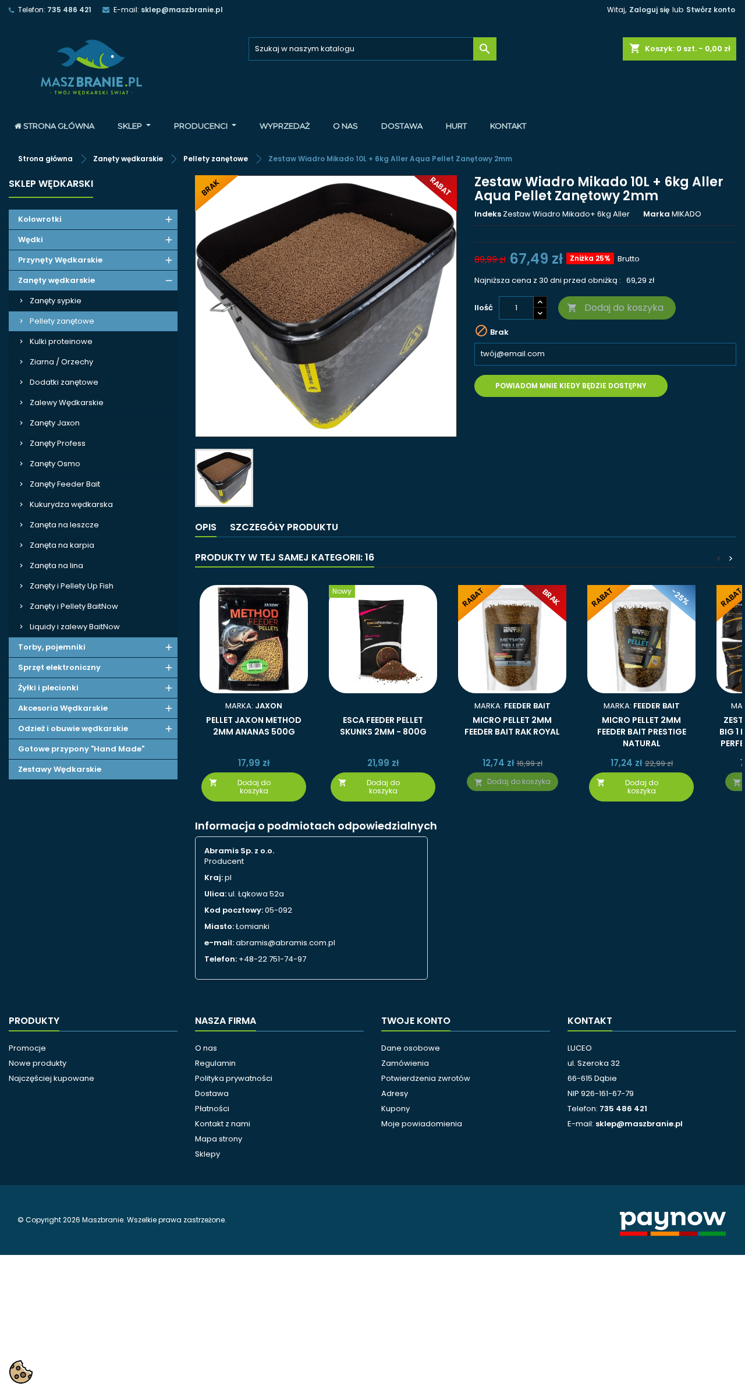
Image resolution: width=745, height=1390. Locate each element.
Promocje (27, 1048)
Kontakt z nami (222, 1123)
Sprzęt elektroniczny (59, 667)
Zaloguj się (649, 10)
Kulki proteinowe (61, 341)
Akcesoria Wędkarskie (63, 708)
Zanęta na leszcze (64, 524)
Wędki (30, 239)
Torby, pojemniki (52, 647)
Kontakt (589, 1020)
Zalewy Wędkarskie (67, 402)
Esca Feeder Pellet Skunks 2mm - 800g (383, 725)
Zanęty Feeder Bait (65, 484)
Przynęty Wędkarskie (60, 259)
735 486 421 (69, 10)
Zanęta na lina (56, 565)
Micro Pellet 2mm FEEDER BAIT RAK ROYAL (512, 725)
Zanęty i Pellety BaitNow (74, 606)
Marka (656, 214)
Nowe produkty (37, 1063)
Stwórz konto (710, 10)
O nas (206, 1048)
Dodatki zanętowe (64, 382)
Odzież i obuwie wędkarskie (73, 728)
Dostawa (212, 1093)
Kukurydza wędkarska (71, 504)
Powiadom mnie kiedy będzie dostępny (571, 386)
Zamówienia (405, 1063)
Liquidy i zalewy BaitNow (75, 626)
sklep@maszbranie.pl (182, 10)
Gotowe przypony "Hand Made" (81, 748)
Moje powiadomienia (421, 1123)
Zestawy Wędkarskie (59, 769)
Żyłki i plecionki (48, 687)
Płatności (212, 1108)
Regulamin (215, 1063)
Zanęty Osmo (55, 463)
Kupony (395, 1108)
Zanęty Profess (58, 443)
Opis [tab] (206, 527)
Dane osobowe (410, 1048)
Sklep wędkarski (51, 183)
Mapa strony (218, 1138)
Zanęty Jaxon (55, 422)
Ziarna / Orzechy (61, 361)
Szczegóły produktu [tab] (284, 527)
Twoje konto (415, 1020)
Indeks (487, 214)
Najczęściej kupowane (51, 1078)
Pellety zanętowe (62, 321)
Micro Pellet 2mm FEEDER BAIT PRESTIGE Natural (641, 731)
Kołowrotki (40, 219)
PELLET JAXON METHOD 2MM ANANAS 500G (253, 725)
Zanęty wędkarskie (56, 280)
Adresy (394, 1093)
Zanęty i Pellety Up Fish (71, 585)
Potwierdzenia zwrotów (425, 1078)
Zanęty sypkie (55, 300)
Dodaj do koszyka (615, 307)
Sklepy (207, 1153)
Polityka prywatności (233, 1078)
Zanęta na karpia (62, 545)
